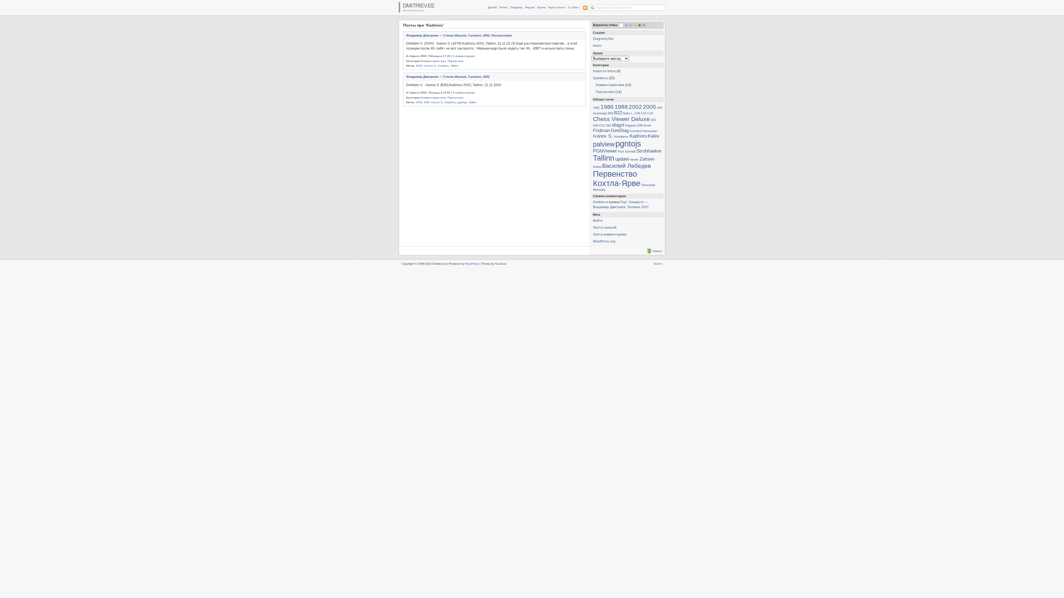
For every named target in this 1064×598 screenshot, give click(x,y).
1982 (596, 107)
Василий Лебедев (626, 166)
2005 (649, 107)
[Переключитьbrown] (644, 25)
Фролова (599, 189)
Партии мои (455, 61)
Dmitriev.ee (418, 5)
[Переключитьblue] (626, 25)
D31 (602, 125)
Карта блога (556, 7)
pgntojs (462, 102)
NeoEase (501, 263)
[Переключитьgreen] (635, 25)
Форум (529, 7)
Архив (541, 7)
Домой (492, 7)
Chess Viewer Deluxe (621, 119)
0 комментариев (464, 56)
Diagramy (516, 7)
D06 (595, 125)
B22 (618, 112)
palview (604, 144)
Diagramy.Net (603, 39)
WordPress (472, 263)
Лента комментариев (609, 234)
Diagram (630, 125)
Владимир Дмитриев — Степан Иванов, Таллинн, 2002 (448, 76)
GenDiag (620, 130)
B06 (610, 113)
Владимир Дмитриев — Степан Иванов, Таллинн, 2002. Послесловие (459, 35)
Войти (598, 221)
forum (647, 125)
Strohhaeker (649, 151)
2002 (419, 65)
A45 (659, 107)
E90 (426, 102)
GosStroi (635, 131)
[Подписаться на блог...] (584, 8)
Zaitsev (647, 159)
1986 (607, 107)
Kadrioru (443, 65)
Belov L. (628, 113)
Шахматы (600, 78)
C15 (643, 113)
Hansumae (649, 131)
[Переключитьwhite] (621, 26)
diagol (618, 125)
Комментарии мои (433, 61)
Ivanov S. (430, 65)
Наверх (657, 250)
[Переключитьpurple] (631, 25)
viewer (634, 159)
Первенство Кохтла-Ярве (616, 178)
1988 (621, 107)
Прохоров (648, 185)
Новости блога (604, 71)
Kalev (653, 136)
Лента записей (605, 228)
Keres (503, 7)
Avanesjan (600, 113)
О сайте (573, 7)
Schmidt (630, 151)
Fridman (601, 130)
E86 (640, 125)
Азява (597, 166)
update (622, 159)
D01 (653, 120)
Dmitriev (599, 202)
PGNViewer (605, 151)
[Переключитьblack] (639, 25)
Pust (621, 151)
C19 (650, 113)
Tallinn (455, 65)
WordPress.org (604, 241)
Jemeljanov (621, 136)
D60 (608, 125)
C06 (637, 113)
